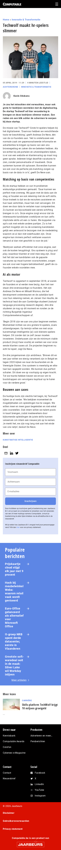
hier (18, 527)
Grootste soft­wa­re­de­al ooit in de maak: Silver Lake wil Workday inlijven (14, 665)
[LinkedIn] (11, 453)
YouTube (39, 790)
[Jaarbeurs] (30, 843)
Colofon (7, 747)
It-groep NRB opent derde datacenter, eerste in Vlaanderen (13, 641)
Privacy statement (13, 829)
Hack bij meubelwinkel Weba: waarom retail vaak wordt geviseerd (14, 591)
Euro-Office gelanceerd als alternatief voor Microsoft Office (14, 617)
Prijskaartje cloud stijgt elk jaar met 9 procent (14, 569)
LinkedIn (39, 784)
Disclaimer (8, 813)
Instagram (40, 795)
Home (6, 19)
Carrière (27, 700)
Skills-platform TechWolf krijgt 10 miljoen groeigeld (40, 706)
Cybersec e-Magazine (14, 752)
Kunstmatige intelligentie (18, 440)
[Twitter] (17, 453)
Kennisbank (9, 735)
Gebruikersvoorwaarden (16, 821)
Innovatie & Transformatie (26, 19)
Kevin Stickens (21, 96)
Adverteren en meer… (41, 735)
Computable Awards (13, 741)
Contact (7, 772)
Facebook (40, 772)
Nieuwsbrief (9, 778)
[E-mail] (6, 453)
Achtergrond (10, 87)
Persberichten (37, 741)
